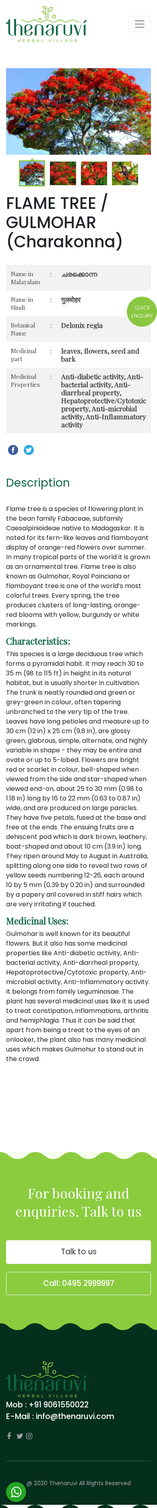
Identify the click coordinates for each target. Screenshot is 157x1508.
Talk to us (79, 1251)
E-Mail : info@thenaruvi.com (60, 1416)
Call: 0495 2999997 (78, 1283)
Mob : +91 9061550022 (47, 1404)
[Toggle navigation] (139, 24)
